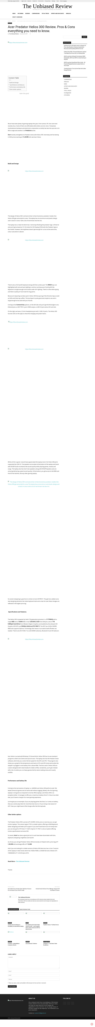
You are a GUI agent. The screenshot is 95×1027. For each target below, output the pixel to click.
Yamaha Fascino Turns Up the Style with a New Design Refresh (75, 69)
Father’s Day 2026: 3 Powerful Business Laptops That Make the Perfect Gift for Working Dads (75, 52)
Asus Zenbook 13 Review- (31, 943)
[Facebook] (81, 1)
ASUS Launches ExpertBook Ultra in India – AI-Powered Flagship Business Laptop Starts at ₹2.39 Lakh (75, 64)
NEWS (14, 13)
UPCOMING (20, 13)
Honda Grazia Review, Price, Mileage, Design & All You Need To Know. (48, 889)
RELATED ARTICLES (13, 909)
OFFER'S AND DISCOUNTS (70, 86)
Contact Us (35, 1)
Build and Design (14, 82)
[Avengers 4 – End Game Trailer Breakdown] (51, 936)
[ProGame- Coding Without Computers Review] (16, 936)
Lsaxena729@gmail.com (40, 1013)
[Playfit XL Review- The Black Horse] (51, 918)
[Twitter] (86, 1)
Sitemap (53, 1)
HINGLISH (68, 13)
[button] (85, 13)
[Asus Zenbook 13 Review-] (34, 936)
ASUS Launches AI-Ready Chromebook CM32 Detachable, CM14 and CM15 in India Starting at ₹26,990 (75, 58)
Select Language (63, 1)
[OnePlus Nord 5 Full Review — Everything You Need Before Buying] (16, 918)
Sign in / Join (24, 1)
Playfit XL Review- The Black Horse (51, 924)
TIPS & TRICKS (67, 90)
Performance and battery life (17, 87)
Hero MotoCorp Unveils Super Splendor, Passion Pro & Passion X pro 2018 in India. (19, 889)
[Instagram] (83, 1)
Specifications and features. (17, 85)
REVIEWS (27, 13)
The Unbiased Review (14, 33)
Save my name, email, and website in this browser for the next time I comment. (27, 983)
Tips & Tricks (45, 13)
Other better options (15, 89)
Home (9, 21)
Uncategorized (46, 941)
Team (57, 1)
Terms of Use (40, 1)
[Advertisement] (34, 111)
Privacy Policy (47, 1)
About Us (29, 1)
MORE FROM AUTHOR (25, 909)
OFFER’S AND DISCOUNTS (57, 13)
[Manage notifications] (92, 1024)
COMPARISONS (36, 13)
